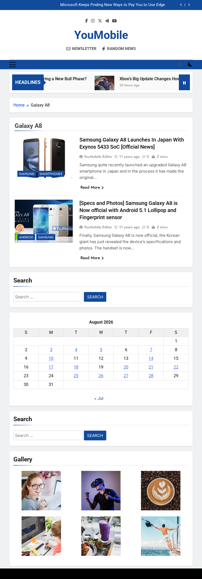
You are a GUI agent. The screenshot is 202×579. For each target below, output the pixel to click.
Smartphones (50, 174)
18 (76, 367)
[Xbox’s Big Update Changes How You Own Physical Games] (99, 85)
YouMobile (101, 35)
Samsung (26, 174)
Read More (90, 187)
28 (151, 375)
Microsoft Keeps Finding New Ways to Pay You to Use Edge (112, 5)
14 (151, 358)
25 (76, 375)
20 (126, 367)
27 (126, 375)
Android (26, 237)
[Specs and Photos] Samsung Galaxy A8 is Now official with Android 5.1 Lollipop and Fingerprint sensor (128, 210)
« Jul (98, 398)
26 (101, 375)
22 (176, 367)
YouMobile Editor (98, 156)
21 (151, 367)
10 (51, 358)
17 (51, 367)
